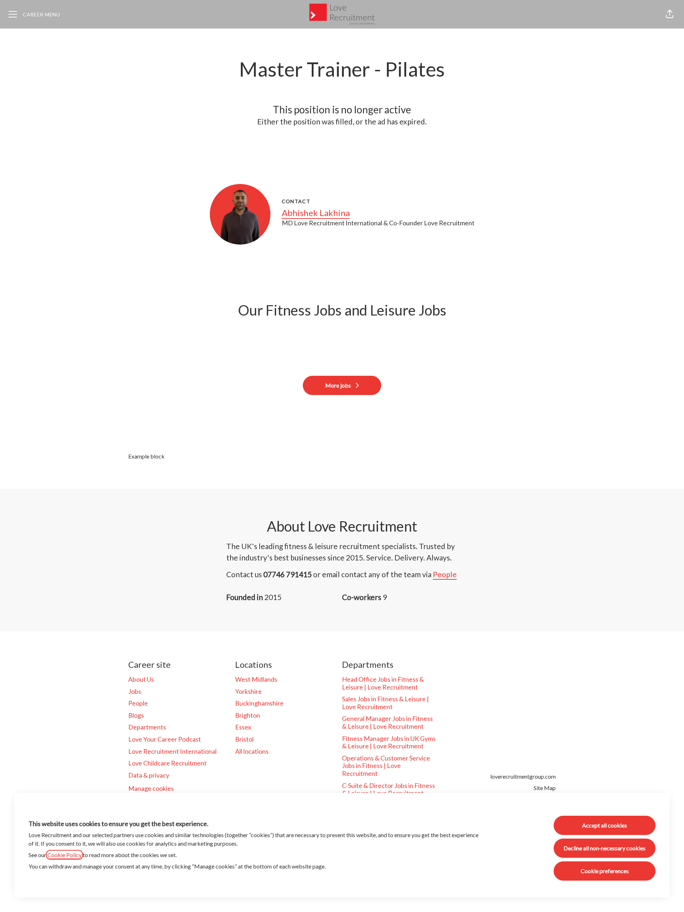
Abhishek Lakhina (316, 212)
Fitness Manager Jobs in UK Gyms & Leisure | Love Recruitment (389, 742)
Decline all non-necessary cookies (605, 848)
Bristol (244, 739)
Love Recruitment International (172, 751)
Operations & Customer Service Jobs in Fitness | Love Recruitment (386, 765)
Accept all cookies (604, 825)
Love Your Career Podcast (164, 739)
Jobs (134, 691)
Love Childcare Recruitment (167, 763)
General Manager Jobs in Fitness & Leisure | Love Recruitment (387, 722)
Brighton (247, 715)
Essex (243, 727)
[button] (670, 14)
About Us (141, 679)
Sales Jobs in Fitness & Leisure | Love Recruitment (385, 703)
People (445, 574)
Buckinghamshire (259, 703)
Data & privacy (148, 775)
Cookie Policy (64, 854)
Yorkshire (248, 691)
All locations (252, 751)
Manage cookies (151, 788)
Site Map (545, 787)
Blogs (136, 715)
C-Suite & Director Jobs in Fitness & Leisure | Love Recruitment (388, 789)
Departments (147, 727)
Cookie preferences (605, 870)
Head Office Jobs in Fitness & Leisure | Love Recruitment (383, 683)
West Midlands (256, 679)
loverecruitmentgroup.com (523, 776)
